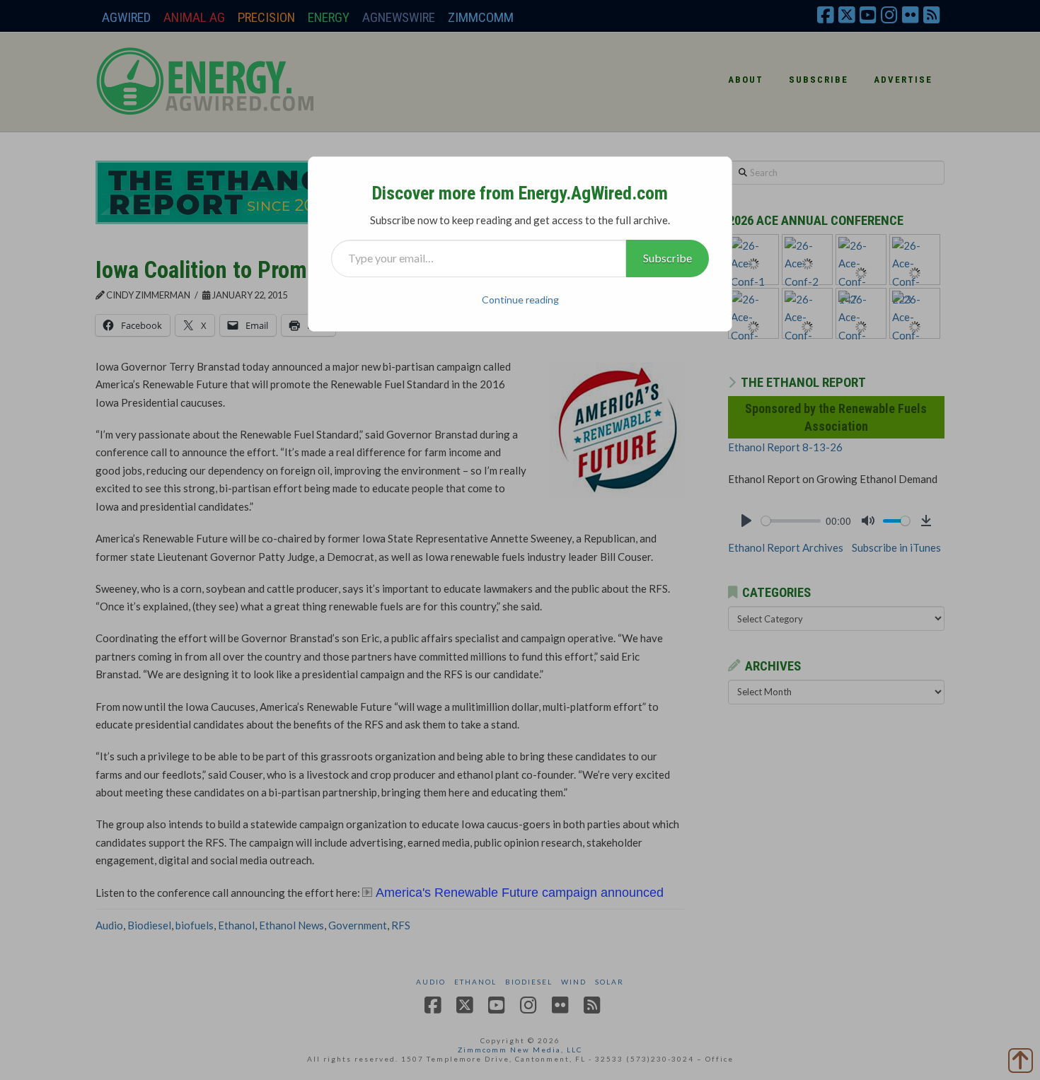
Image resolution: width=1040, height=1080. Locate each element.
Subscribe (667, 258)
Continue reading (520, 300)
